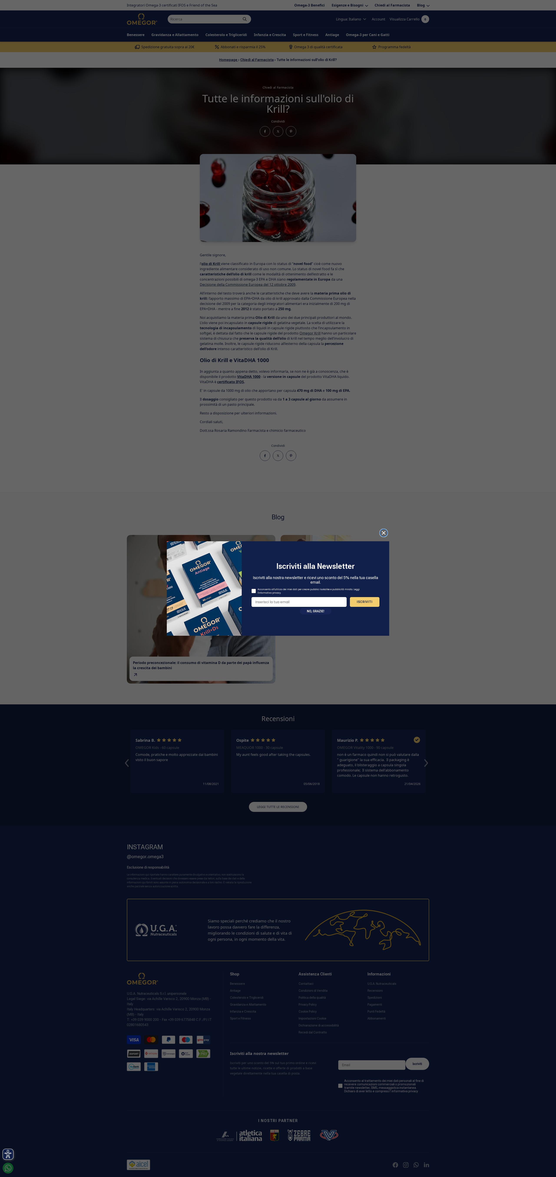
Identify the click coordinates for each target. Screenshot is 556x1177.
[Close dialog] (383, 533)
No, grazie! (315, 611)
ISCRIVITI (364, 602)
